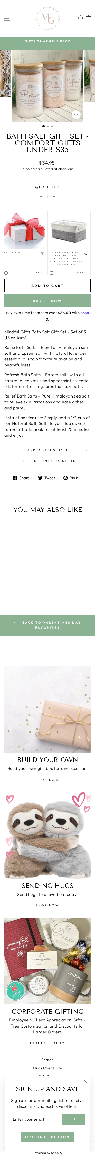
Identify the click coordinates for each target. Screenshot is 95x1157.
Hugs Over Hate (47, 1068)
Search (47, 1059)
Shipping (27, 169)
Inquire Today (47, 1043)
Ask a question (47, 450)
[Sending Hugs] (47, 835)
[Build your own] (47, 709)
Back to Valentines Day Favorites (51, 625)
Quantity (47, 187)
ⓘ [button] (43, 253)
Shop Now (48, 780)
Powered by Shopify (47, 1153)
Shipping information (47, 461)
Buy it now (47, 301)
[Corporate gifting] (47, 961)
